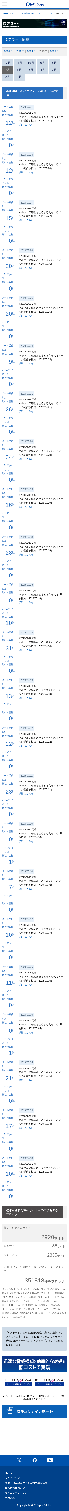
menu (5, 4)
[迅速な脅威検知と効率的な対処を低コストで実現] (34, 1392)
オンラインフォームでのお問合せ (34, 1439)
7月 (7, 69)
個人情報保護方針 (15, 1487)
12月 (7, 62)
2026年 (8, 51)
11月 (19, 62)
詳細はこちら (26, 124)
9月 (42, 62)
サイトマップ (12, 1477)
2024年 (31, 51)
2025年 (19, 51)
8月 (54, 62)
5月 (31, 69)
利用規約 (10, 1497)
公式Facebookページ (34, 1460)
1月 (19, 77)
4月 (42, 69)
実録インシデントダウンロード (34, 1423)
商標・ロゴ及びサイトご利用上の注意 (26, 1482)
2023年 (42, 51)
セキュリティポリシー (17, 1492)
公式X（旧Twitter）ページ (19, 1460)
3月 (54, 69)
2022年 (54, 51)
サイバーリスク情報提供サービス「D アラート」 (33, 13)
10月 (31, 62)
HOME (6, 13)
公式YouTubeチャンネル (50, 1460)
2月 (7, 77)
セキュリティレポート (34, 1411)
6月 (19, 69)
